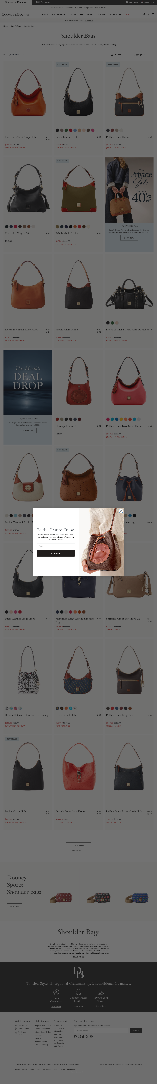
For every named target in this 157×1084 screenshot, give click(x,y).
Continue (55, 553)
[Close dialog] (121, 511)
